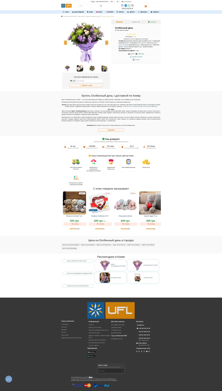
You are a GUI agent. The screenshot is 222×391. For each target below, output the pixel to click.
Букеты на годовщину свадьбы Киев (79, 273)
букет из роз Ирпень (133, 245)
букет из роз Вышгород (69, 248)
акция (91, 12)
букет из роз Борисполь (104, 245)
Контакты (64, 327)
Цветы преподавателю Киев (118, 265)
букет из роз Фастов (119, 245)
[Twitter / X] (144, 351)
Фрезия (126, 47)
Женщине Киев (116, 278)
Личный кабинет (127, 1)
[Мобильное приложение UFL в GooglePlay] (91, 356)
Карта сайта (65, 335)
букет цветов (141, 43)
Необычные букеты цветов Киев (78, 286)
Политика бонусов (94, 333)
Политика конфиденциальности (98, 330)
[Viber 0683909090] (122, 6)
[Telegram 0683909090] (126, 6)
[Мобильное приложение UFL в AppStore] (92, 352)
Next (106, 43)
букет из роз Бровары (88, 245)
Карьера (64, 329)
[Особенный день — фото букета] (86, 43)
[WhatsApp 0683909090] (129, 6)
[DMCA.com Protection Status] (92, 377)
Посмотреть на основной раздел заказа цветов (137, 106)
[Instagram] (132, 6)
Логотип (63, 332)
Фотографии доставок (118, 325)
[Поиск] (100, 6)
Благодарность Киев (150, 265)
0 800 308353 (142, 343)
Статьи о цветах (93, 345)
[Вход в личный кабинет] (122, 1)
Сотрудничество (116, 330)
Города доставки (116, 327)
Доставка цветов (116, 333)
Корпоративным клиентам (97, 342)
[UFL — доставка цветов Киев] (66, 5)
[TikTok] (149, 351)
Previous (65, 43)
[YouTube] (147, 351)
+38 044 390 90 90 (144, 338)
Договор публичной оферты (97, 340)
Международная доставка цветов (71, 338)
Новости (91, 325)
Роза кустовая (123, 45)
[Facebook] (139, 351)
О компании (65, 324)
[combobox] (73, 81)
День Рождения (79, 12)
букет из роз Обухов (148, 245)
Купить (76, 224)
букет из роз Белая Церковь (71, 245)
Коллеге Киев (148, 278)
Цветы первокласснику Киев (76, 261)
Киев (155, 106)
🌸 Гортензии (109, 12)
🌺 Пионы (99, 12)
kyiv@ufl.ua (140, 325)
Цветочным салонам (95, 327)
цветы (155, 43)
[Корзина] (146, 7)
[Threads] (142, 351)
